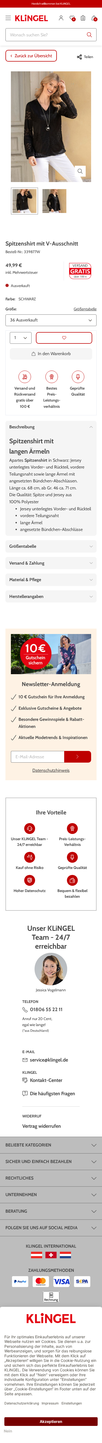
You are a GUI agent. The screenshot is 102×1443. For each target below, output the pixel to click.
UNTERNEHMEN (21, 1194)
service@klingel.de (49, 1060)
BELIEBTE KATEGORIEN (28, 1145)
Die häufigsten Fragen (52, 1094)
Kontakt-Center (46, 1080)
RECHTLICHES (19, 1178)
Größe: (11, 309)
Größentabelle (85, 309)
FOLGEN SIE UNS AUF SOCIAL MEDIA (41, 1227)
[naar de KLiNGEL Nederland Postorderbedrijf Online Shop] (65, 1255)
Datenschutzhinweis (51, 770)
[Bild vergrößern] (80, 171)
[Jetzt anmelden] (77, 757)
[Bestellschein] (83, 18)
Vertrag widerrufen (41, 1126)
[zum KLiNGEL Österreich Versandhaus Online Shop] (36, 1255)
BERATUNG (16, 1211)
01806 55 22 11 (46, 1009)
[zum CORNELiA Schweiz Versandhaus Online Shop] (51, 1255)
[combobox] (51, 34)
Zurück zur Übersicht (33, 55)
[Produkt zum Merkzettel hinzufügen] (64, 338)
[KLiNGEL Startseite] (31, 18)
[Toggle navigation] (8, 18)
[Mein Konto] (61, 18)
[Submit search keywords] (89, 34)
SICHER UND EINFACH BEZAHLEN (38, 1161)
